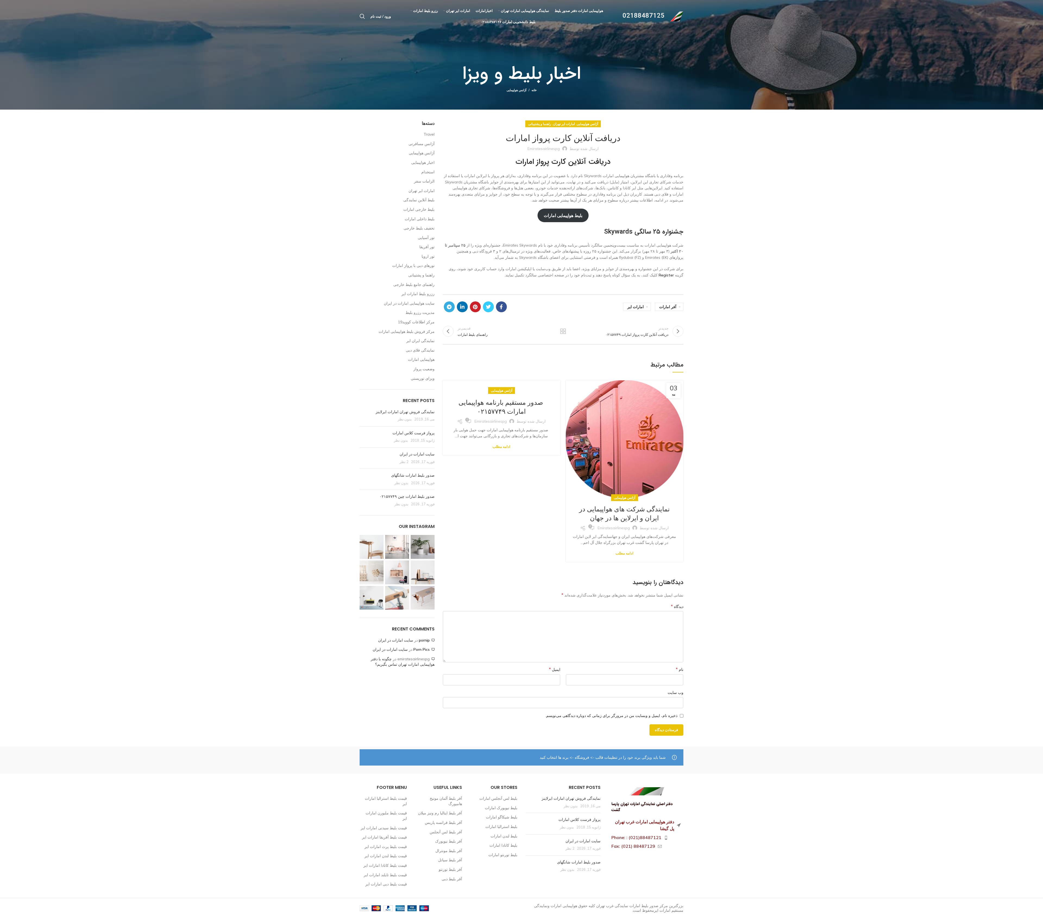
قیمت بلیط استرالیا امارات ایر (386, 801)
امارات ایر (635, 306)
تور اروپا (428, 256)
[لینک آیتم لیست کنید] (646, 837)
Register (666, 275)
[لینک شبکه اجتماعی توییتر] (488, 306)
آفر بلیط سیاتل (450, 860)
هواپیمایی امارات (421, 359)
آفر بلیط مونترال (448, 850)
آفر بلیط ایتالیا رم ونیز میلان (440, 813)
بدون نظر (405, 419)
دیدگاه (677, 606)
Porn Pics (421, 649)
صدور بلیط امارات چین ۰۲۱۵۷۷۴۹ (407, 496)
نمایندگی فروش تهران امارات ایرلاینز (405, 411)
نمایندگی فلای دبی (420, 350)
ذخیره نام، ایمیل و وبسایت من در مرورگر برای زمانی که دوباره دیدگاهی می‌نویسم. (611, 715)
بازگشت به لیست (563, 331)
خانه (534, 90)
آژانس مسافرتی (422, 143)
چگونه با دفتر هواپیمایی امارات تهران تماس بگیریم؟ (403, 661)
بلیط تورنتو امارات (502, 854)
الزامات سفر (424, 181)
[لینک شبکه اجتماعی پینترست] (475, 306)
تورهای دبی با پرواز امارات (413, 265)
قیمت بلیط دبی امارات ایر (386, 884)
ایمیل (554, 669)
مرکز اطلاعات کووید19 (416, 322)
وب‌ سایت (675, 692)
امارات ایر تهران (564, 124)
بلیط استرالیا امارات (501, 826)
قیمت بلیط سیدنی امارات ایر (384, 827)
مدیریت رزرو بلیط (420, 312)
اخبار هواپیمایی (423, 162)
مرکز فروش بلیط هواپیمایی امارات (407, 331)
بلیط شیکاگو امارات (501, 817)
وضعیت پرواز (424, 368)
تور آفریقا (427, 246)
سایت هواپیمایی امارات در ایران (409, 303)
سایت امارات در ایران (417, 454)
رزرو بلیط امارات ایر (418, 293)
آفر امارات (667, 306)
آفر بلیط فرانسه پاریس (443, 822)
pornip (424, 640)
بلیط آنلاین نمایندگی (419, 199)
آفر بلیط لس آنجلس (446, 832)
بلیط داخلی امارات (420, 218)
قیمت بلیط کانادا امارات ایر (385, 865)
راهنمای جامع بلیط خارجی (414, 284)
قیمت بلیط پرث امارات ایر (386, 846)
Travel (429, 134)
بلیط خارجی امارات (419, 209)
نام (679, 669)
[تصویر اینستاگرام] (423, 547)
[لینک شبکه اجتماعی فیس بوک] (501, 306)
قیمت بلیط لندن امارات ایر (386, 855)
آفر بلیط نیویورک (448, 841)
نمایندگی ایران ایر (420, 340)
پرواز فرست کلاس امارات (413, 433)
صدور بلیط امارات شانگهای (412, 475)
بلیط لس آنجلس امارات (498, 798)
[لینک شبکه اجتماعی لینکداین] (462, 306)
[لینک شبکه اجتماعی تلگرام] (449, 306)
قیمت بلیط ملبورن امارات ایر (386, 816)
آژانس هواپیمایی (516, 90)
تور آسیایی (426, 237)
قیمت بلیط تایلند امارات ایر (385, 874)
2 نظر (404, 462)
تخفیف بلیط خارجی (419, 228)
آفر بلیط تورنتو (450, 869)
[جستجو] (362, 16)
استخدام (428, 172)
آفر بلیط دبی (452, 878)
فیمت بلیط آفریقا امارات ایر (384, 837)
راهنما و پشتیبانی (539, 124)
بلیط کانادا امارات (503, 845)
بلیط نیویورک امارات (501, 807)
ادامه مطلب (624, 553)
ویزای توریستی (423, 378)
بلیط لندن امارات (504, 836)
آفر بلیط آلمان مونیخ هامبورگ (446, 801)
